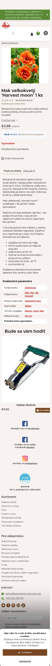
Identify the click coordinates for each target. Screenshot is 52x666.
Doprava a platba (9, 545)
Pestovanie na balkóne (12, 522)
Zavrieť (20, 155)
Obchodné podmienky (12, 576)
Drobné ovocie (8, 514)
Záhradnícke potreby (11, 518)
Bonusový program (10, 553)
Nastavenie (25, 661)
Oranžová (30, 287)
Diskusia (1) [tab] (29, 171)
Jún (32, 292)
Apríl (36, 311)
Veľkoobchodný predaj (12, 569)
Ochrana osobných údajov (13, 580)
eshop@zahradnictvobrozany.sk (23, 593)
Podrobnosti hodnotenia (13, 103)
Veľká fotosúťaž (8, 541)
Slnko (28, 306)
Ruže (3, 510)
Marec (28, 311)
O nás (4, 565)
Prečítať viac (8, 120)
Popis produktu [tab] (12, 171)
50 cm (28, 316)
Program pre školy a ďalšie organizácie (19, 572)
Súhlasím (27, 652)
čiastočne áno (33, 301)
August (29, 296)
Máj (27, 292)
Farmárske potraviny (11, 525)
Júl (36, 292)
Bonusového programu (32, 134)
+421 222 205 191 (14, 598)
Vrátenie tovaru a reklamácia (15, 561)
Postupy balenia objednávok (15, 557)
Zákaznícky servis (9, 549)
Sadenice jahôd (8, 502)
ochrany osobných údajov (16, 626)
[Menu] (46, 33)
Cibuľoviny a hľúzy (10, 506)
